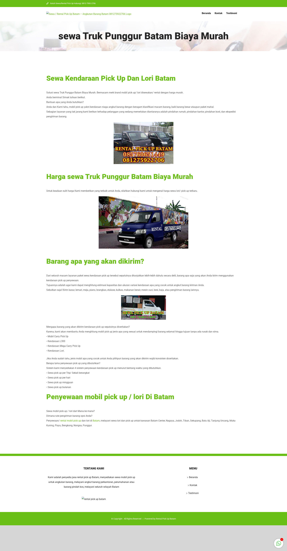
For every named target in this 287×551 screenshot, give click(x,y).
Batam (96, 420)
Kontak (193, 485)
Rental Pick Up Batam (166, 519)
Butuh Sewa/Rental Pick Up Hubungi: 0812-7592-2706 (73, 3)
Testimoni (193, 493)
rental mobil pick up (70, 420)
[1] (278, 545)
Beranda (193, 477)
